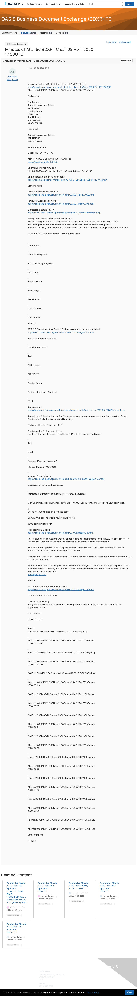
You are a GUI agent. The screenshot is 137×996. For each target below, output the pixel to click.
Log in (129, 4)
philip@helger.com (37, 574)
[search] (92, 4)
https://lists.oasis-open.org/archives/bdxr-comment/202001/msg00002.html (66, 479)
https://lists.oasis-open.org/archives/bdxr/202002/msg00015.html (61, 589)
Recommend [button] (126, 60)
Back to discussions (18, 44)
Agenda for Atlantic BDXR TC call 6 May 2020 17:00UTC (78, 886)
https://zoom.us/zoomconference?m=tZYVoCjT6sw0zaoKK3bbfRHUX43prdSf (67, 179)
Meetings (45, 33)
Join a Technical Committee (82, 979)
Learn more (93, 992)
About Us (104, 976)
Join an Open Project (79, 975)
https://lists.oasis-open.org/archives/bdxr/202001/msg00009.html (61, 332)
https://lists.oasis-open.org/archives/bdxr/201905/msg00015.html (60, 532)
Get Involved (75, 971)
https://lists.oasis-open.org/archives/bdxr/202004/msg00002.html (61, 194)
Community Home (9, 33)
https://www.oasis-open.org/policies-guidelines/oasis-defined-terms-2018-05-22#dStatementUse (76, 410)
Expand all (111, 42)
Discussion (28, 33)
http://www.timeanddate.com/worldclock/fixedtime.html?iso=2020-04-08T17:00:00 (69, 87)
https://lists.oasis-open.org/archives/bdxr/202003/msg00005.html (61, 203)
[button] (53, 4)
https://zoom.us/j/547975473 (42, 162)
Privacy (103, 979)
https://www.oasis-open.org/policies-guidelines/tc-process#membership (64, 212)
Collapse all (125, 42)
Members (61, 33)
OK (130, 992)
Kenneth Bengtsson (17, 907)
